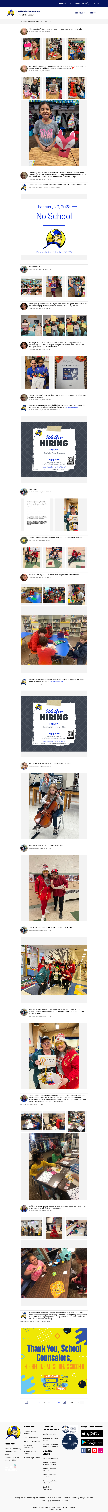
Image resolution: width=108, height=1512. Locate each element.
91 (44, 1402)
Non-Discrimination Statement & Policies (51, 1445)
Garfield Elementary (30, 21)
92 (49, 1402)
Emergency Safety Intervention (50, 1482)
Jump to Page (73, 1402)
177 (58, 1402)
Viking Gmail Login (50, 1458)
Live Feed (47, 21)
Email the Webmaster (47, 1488)
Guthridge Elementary (28, 1446)
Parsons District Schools (30, 1432)
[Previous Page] (26, 1402)
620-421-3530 (10, 1460)
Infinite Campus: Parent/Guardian (49, 1464)
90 (39, 1402)
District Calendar (49, 1434)
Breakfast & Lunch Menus (50, 1439)
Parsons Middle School (30, 1453)
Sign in (96, 3)
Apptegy (58, 1509)
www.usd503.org (71, 407)
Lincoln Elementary (32, 1437)
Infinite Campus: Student (49, 1470)
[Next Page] (64, 1402)
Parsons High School (32, 1458)
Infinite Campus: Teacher (49, 1476)
